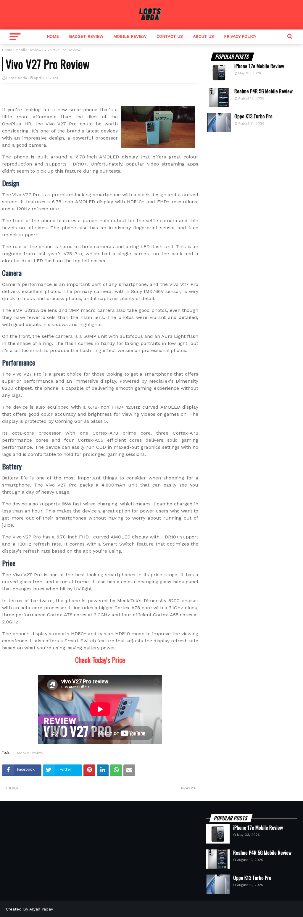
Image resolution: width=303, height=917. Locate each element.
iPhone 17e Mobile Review (259, 66)
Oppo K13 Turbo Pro (253, 116)
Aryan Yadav (41, 909)
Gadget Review (86, 36)
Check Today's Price (100, 659)
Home (53, 36)
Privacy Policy (240, 36)
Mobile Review (129, 36)
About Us (203, 36)
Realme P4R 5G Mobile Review (263, 91)
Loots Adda (16, 78)
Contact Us (170, 36)
